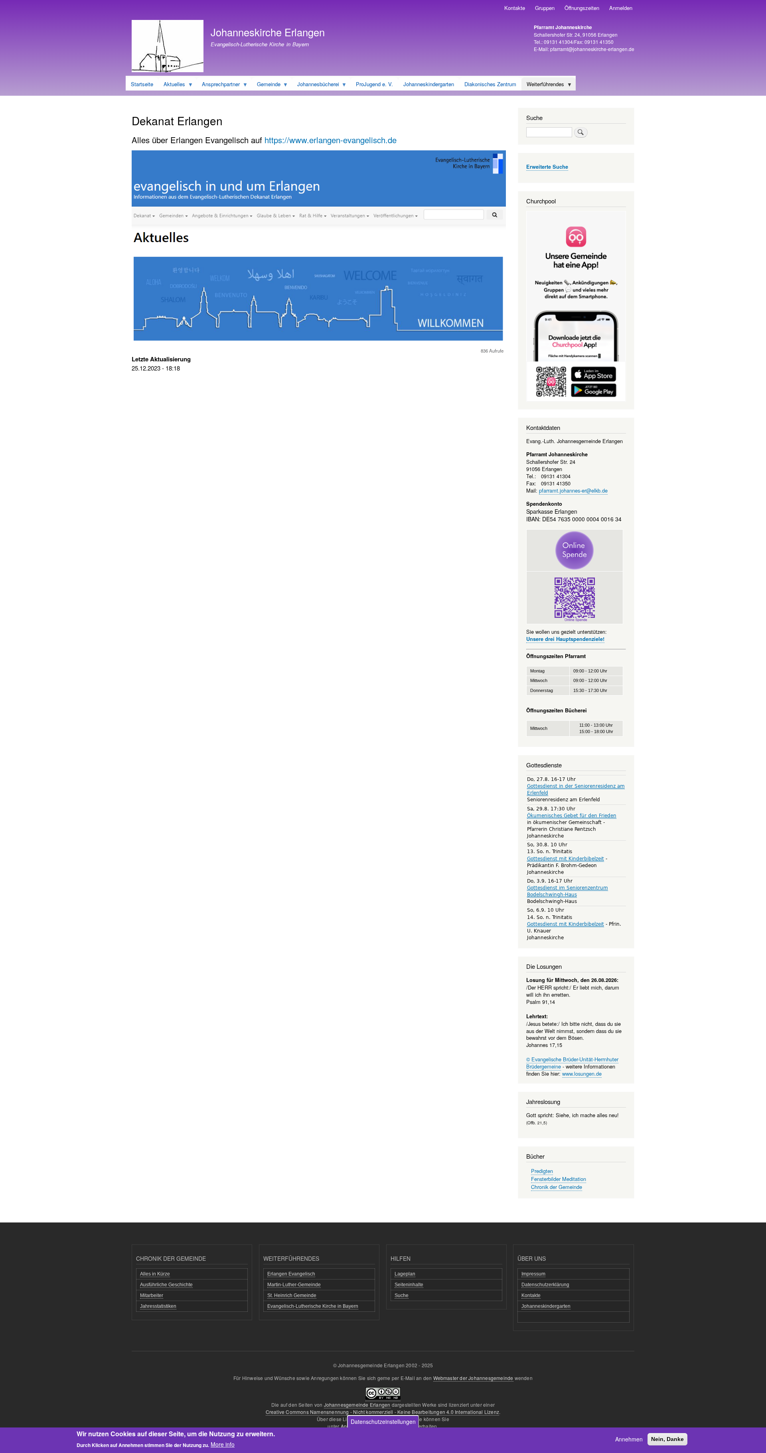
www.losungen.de (582, 1073)
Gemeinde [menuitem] (266, 85)
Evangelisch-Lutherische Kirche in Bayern (312, 1306)
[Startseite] (167, 47)
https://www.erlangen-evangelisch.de (331, 140)
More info (223, 1444)
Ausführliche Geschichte (166, 1284)
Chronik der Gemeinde (556, 1187)
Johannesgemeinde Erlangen (357, 1404)
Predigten (542, 1171)
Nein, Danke (667, 1439)
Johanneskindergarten (546, 1306)
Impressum (533, 1274)
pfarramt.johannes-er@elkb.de (573, 490)
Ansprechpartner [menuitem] (218, 85)
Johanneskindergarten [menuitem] (428, 84)
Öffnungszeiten (582, 8)
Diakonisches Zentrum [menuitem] (490, 84)
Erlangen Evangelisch (291, 1274)
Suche (402, 1295)
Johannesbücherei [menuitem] (315, 85)
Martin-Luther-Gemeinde (294, 1284)
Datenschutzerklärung (545, 1284)
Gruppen (545, 8)
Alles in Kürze (155, 1274)
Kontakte (514, 8)
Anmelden (620, 8)
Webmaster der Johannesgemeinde (473, 1377)
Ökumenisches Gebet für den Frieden (571, 815)
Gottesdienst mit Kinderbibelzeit (565, 859)
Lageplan (405, 1274)
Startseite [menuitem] (142, 84)
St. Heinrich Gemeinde (291, 1295)
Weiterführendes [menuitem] (542, 85)
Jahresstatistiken (158, 1306)
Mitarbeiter (151, 1295)
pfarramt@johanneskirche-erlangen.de (592, 48)
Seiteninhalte (409, 1284)
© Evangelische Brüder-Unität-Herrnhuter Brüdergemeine (572, 1062)
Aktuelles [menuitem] (171, 85)
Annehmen (629, 1439)
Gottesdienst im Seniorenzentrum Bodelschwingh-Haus (567, 891)
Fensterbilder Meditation (558, 1179)
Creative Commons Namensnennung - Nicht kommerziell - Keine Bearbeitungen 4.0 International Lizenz (382, 1411)
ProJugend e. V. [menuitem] (374, 84)
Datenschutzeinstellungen (383, 1421)
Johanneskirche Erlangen (268, 32)
